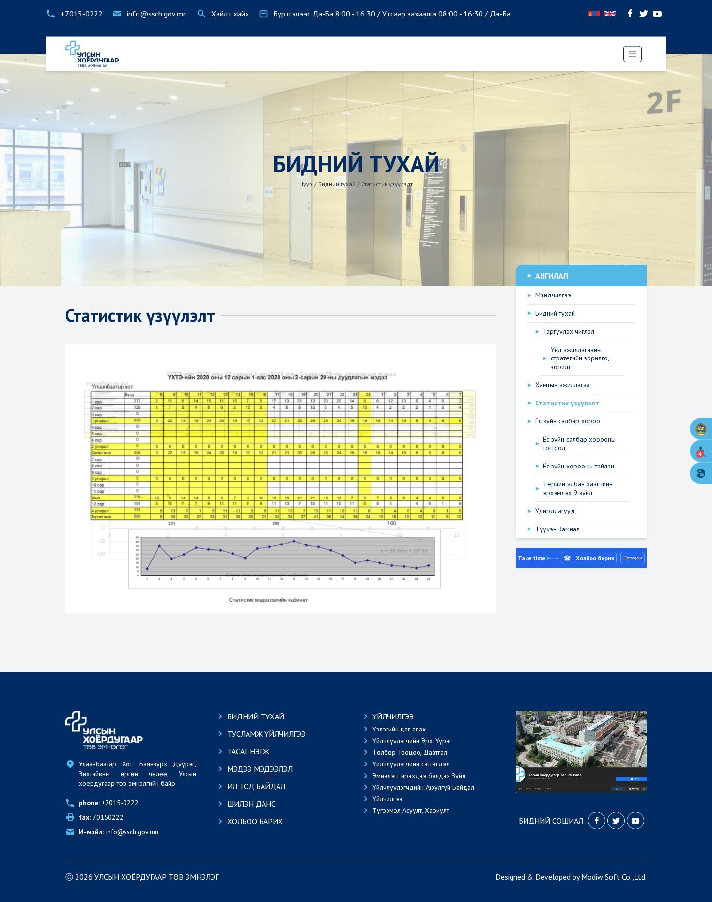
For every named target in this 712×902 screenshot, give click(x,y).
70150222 (101, 817)
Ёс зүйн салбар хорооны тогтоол (579, 443)
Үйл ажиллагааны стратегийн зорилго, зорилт (580, 358)
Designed (510, 877)
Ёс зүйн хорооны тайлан (578, 466)
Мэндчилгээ (553, 295)
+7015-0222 (109, 802)
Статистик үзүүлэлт (567, 403)
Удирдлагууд (555, 511)
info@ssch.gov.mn (118, 831)
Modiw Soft (600, 877)
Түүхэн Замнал (557, 529)
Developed (553, 877)
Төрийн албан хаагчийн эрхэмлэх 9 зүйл (578, 488)
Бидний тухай (337, 183)
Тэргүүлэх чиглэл (568, 331)
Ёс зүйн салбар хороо (567, 421)
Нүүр (305, 183)
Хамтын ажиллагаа (562, 385)
